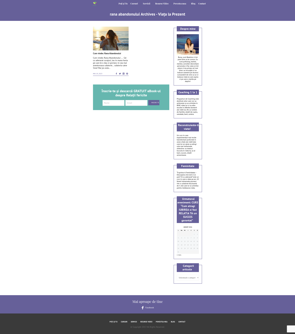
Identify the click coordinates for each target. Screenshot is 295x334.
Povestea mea (161, 322)
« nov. (179, 255)
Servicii (134, 322)
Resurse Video (146, 322)
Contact (181, 322)
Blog (173, 322)
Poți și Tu (113, 322)
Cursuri (124, 322)
